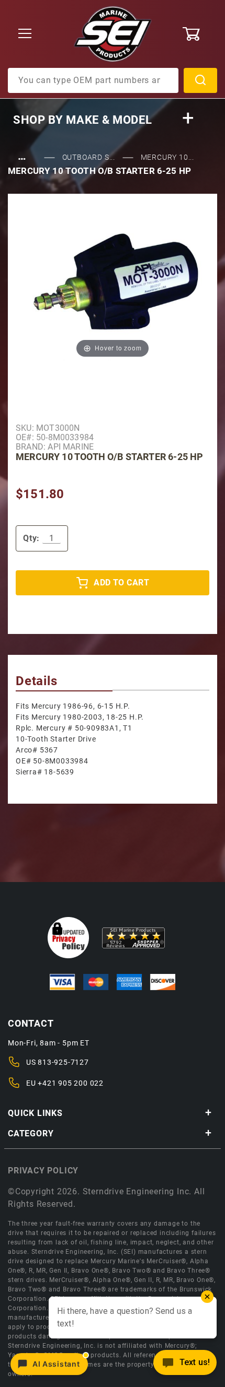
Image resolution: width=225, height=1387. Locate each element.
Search (200, 80)
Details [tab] (37, 681)
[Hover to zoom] (112, 288)
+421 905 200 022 (71, 1083)
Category (30, 1133)
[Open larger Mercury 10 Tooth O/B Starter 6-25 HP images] (112, 288)
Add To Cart (121, 582)
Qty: (31, 538)
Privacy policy (43, 1171)
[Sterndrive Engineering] (112, 33)
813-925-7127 (63, 1062)
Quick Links (35, 1113)
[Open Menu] (25, 34)
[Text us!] (185, 1365)
